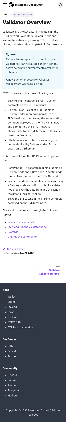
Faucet (12, 351)
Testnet (12, 356)
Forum (12, 380)
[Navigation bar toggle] (5, 4)
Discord (12, 375)
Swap (11, 312)
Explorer (13, 317)
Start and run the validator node (27, 227)
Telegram (13, 390)
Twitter (12, 385)
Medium (13, 395)
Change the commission (22, 237)
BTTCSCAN (14, 322)
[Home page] (6, 14)
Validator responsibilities (22, 222)
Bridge (12, 302)
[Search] (60, 5)
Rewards (13, 232)
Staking (12, 307)
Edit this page (15, 248)
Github (12, 346)
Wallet (11, 296)
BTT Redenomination (20, 327)
